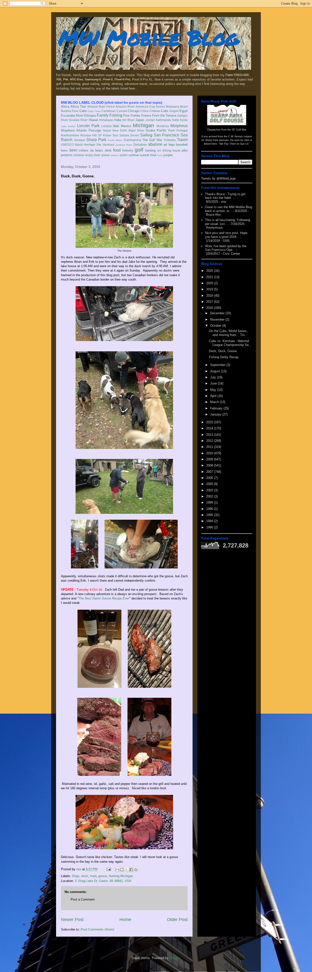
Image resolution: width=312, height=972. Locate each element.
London (106, 126)
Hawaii (93, 120)
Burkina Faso (69, 110)
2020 (210, 283)
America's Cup (145, 106)
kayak (176, 150)
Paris (171, 130)
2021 (210, 277)
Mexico (126, 126)
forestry (127, 150)
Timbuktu (170, 140)
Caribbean (108, 110)
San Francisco (166, 135)
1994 (210, 521)
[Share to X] (126, 869)
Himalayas (106, 120)
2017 (210, 302)
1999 (210, 502)
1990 (210, 527)
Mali (116, 126)
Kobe (175, 120)
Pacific (161, 130)
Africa (65, 106)
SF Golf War (239, 129)
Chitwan (154, 110)
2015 (210, 422)
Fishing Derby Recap (223, 357)
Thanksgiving (132, 140)
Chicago (133, 111)
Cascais (122, 110)
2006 (210, 478)
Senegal (79, 140)
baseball (182, 144)
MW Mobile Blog (148, 37)
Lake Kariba (68, 126)
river (97, 155)
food (117, 150)
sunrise (133, 155)
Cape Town (94, 111)
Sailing (146, 135)
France (146, 115)
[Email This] (117, 869)
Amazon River (125, 106)
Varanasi (108, 144)
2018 (210, 295)
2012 (210, 441)
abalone (155, 144)
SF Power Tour (108, 135)
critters (83, 150)
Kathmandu (163, 120)
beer (73, 150)
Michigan (143, 125)
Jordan (150, 120)
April (213, 396)
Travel (182, 140)
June (214, 383)
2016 (210, 308)
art (165, 144)
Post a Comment (83, 899)
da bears (96, 150)
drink (108, 150)
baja (172, 144)
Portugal (182, 130)
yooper (168, 155)
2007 (210, 472)
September (218, 365)
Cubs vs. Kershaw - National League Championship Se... (230, 343)
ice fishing (164, 150)
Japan (140, 120)
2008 (210, 465)
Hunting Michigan (121, 876)
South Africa (115, 140)
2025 (210, 271)
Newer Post (72, 919)
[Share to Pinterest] (135, 869)
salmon (115, 155)
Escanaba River (72, 115)
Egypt (183, 111)
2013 (210, 434)
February (217, 408)
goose (102, 876)
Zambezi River (124, 144)
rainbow (78, 155)
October (216, 325)
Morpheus (179, 126)
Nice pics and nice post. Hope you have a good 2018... (226, 235)
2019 (210, 289)
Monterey (162, 126)
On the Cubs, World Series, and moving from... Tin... (228, 333)
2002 (210, 496)
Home (125, 919)
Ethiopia (90, 115)
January (216, 414)
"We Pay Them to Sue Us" (234, 143)
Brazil (184, 106)
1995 (210, 515)
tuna (160, 155)
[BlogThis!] (121, 869)
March (215, 402)
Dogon (174, 110)
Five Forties (131, 115)
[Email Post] (108, 869)
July (213, 377)
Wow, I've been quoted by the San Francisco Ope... (225, 248)
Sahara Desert (129, 135)
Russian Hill (88, 135)
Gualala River (78, 120)
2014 (210, 428)
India (117, 120)
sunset (144, 155)
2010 (210, 453)
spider (123, 155)
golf (139, 149)
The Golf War (152, 140)
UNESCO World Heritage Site (81, 144)
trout (153, 155)
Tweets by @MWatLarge (218, 178)
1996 (210, 509)
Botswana (172, 106)
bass (64, 150)
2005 (210, 484)
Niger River (136, 130)
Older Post (177, 919)
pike (185, 150)
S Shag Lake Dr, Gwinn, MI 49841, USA (103, 881)
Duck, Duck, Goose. (223, 351)
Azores (160, 106)
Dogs (75, 876)
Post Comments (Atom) (97, 929)
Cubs (164, 111)
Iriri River (128, 120)
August (215, 371)
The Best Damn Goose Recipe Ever (103, 598)
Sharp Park (96, 140)
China (144, 110)
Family (102, 115)
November (217, 319)
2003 (210, 490)
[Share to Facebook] (131, 869)
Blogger (174, 958)
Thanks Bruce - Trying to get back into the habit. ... (225, 196)
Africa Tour (78, 106)
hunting (150, 150)
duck (84, 876)
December (217, 313)
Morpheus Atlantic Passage (81, 130)
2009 (210, 459)
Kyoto (184, 120)
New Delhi (119, 130)
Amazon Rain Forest (101, 106)
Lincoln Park (88, 126)
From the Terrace (164, 115)
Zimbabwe (140, 144)
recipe (89, 155)
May (213, 390)
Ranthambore (70, 135)
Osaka (150, 130)
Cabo (83, 111)
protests (66, 155)
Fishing (115, 115)
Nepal (107, 130)
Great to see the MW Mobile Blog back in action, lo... (228, 209)
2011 (210, 447)
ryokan (105, 155)
